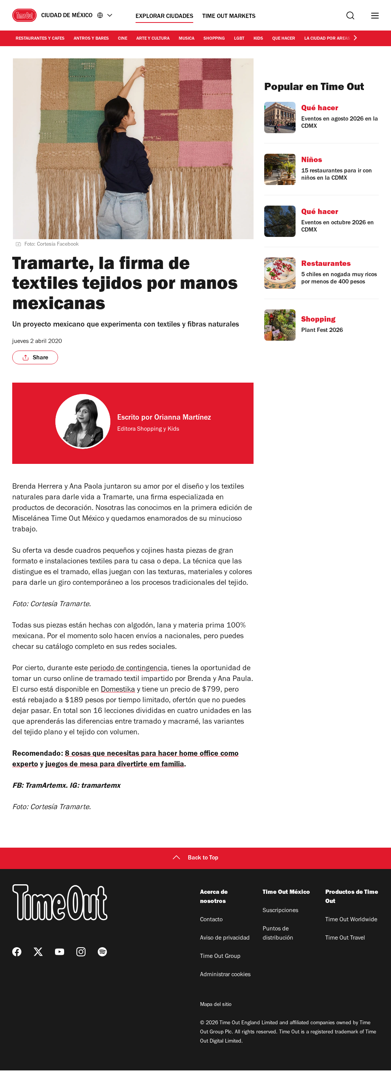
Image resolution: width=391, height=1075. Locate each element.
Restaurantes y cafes (40, 39)
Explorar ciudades (164, 17)
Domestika (118, 690)
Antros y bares (91, 39)
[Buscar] (350, 15)
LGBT (239, 39)
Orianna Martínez (182, 418)
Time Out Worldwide (351, 920)
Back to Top (203, 858)
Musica (186, 39)
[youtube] (59, 951)
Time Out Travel (345, 938)
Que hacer (283, 39)
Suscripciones (280, 911)
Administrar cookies (225, 975)
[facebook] (16, 951)
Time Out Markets (228, 17)
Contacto (211, 920)
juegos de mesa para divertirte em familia (114, 765)
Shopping (214, 39)
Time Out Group (220, 957)
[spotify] (102, 951)
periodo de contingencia (128, 669)
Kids (258, 39)
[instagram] (81, 951)
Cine (122, 39)
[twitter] (38, 951)
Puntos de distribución (278, 933)
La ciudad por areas (327, 39)
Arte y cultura (153, 39)
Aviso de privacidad (225, 938)
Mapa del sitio (215, 1005)
